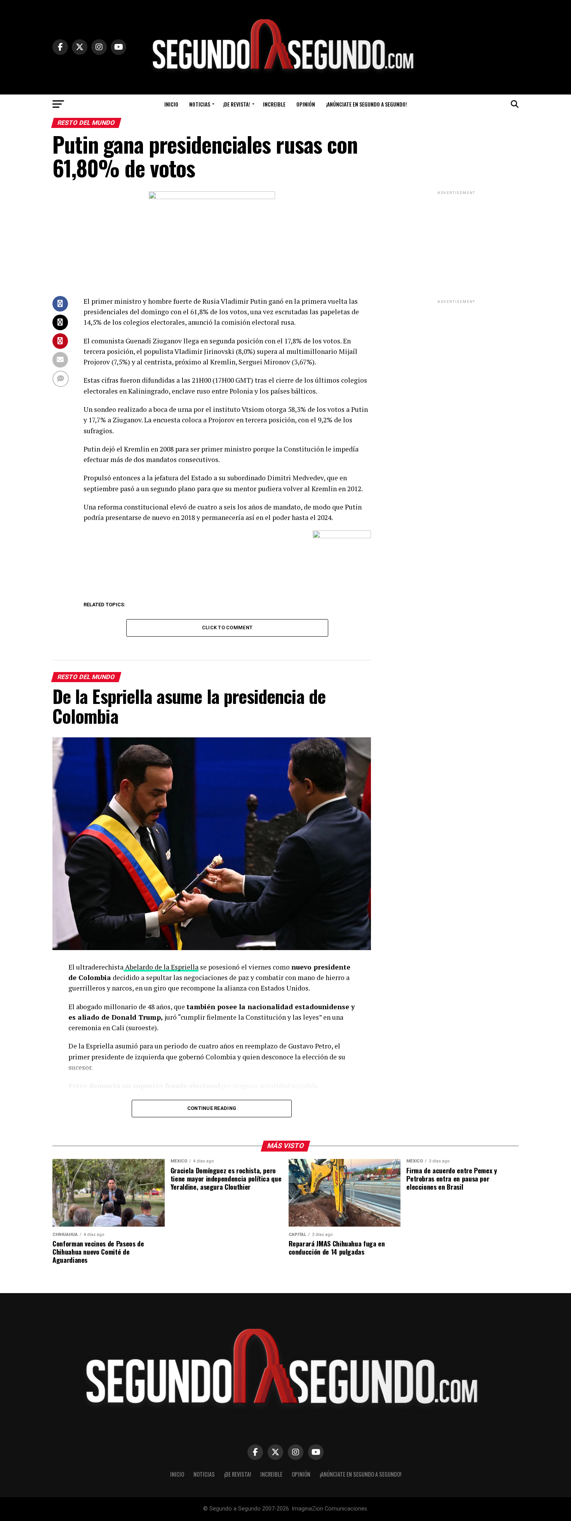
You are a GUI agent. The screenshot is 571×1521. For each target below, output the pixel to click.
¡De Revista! (236, 104)
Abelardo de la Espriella (161, 967)
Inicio (171, 104)
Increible (274, 104)
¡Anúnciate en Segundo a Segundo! (366, 104)
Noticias (199, 104)
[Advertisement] (456, 245)
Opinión (305, 104)
